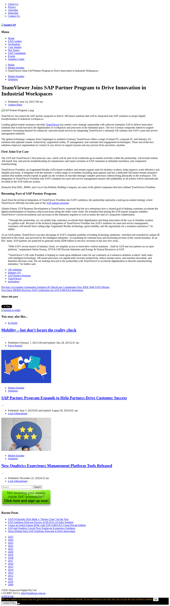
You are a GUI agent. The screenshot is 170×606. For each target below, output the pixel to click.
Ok (155, 599)
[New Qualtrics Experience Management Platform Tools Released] (26, 450)
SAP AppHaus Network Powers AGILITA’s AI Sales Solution (40, 522)
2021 (10, 548)
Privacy (12, 7)
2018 (10, 557)
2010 (10, 581)
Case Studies (14, 47)
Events (11, 56)
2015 (10, 566)
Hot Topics (14, 50)
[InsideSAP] (8, 25)
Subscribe (13, 13)
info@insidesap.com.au (33, 593)
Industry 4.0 (14, 272)
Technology (14, 44)
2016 (10, 563)
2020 (10, 551)
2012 (10, 575)
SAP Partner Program (19, 275)
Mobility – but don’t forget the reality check (38, 330)
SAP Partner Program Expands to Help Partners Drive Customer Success (64, 398)
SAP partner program (57, 203)
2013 (10, 572)
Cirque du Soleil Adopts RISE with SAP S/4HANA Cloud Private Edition (47, 525)
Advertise (13, 10)
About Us (13, 4)
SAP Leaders (15, 41)
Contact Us (14, 16)
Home (11, 38)
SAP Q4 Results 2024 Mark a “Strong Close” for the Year (38, 519)
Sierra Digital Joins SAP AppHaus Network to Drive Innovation (41, 531)
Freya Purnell (15, 345)
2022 (10, 545)
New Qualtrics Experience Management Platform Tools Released (56, 465)
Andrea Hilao (15, 104)
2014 (10, 569)
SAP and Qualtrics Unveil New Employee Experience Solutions (41, 528)
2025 (10, 536)
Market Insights (16, 76)
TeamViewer (52, 124)
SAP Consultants (17, 53)
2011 (10, 578)
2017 (10, 560)
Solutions (13, 79)
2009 (10, 584)
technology (14, 281)
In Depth (12, 323)
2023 (10, 542)
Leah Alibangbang (17, 413)
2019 (10, 554)
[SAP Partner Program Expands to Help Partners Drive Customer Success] (26, 382)
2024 (10, 539)
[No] (18, 603)
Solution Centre (16, 59)
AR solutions (15, 269)
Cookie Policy (9, 603)
